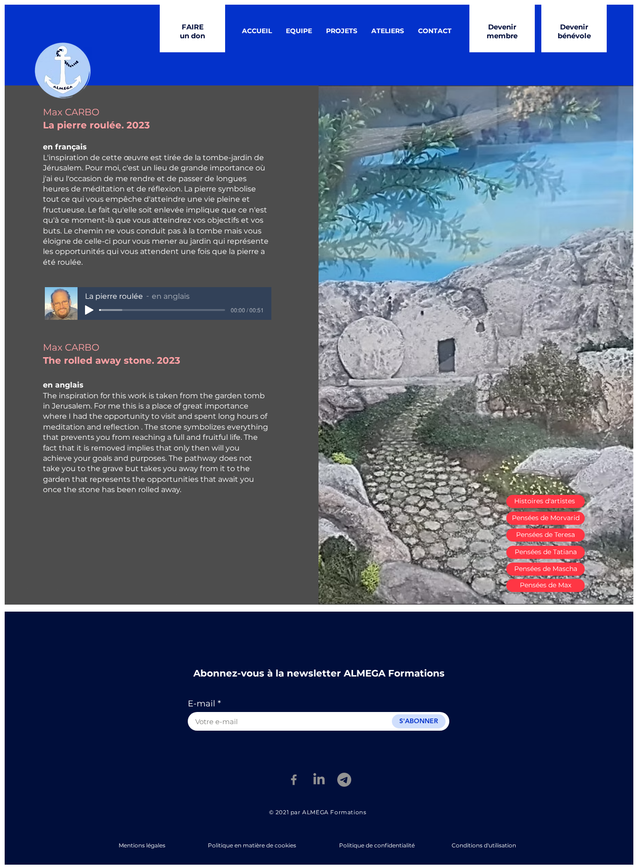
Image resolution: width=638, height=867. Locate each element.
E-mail (201, 703)
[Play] (89, 310)
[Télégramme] (344, 780)
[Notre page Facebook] (294, 780)
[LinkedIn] (319, 780)
